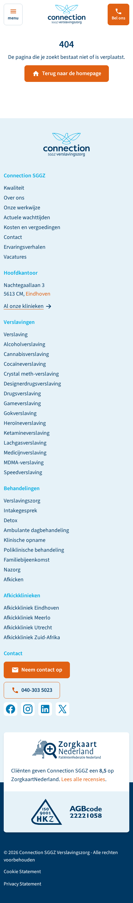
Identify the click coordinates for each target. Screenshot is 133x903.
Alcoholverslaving (24, 344)
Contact (13, 237)
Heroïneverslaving (25, 423)
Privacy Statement (22, 884)
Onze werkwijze (22, 208)
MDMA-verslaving (24, 462)
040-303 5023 (36, 690)
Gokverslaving (20, 413)
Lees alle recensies (83, 779)
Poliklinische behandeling (34, 550)
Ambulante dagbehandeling (36, 530)
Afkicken (14, 579)
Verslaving (16, 334)
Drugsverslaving (22, 393)
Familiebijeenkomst (26, 560)
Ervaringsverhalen (24, 247)
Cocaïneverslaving (25, 364)
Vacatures (15, 257)
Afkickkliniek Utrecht (28, 627)
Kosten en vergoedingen (32, 227)
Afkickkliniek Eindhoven (31, 608)
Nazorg (12, 570)
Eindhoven (38, 294)
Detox (10, 520)
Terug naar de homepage (71, 73)
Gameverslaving (22, 403)
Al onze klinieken (24, 306)
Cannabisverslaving (26, 354)
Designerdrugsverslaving (32, 384)
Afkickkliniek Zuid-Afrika (32, 637)
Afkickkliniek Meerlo (27, 618)
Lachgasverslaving (25, 443)
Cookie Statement (22, 871)
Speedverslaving (23, 472)
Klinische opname (24, 540)
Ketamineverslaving (26, 433)
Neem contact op (41, 670)
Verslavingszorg (22, 501)
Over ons (14, 198)
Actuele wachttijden (27, 217)
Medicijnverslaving (25, 453)
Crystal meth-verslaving (31, 374)
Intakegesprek (20, 510)
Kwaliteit (14, 188)
